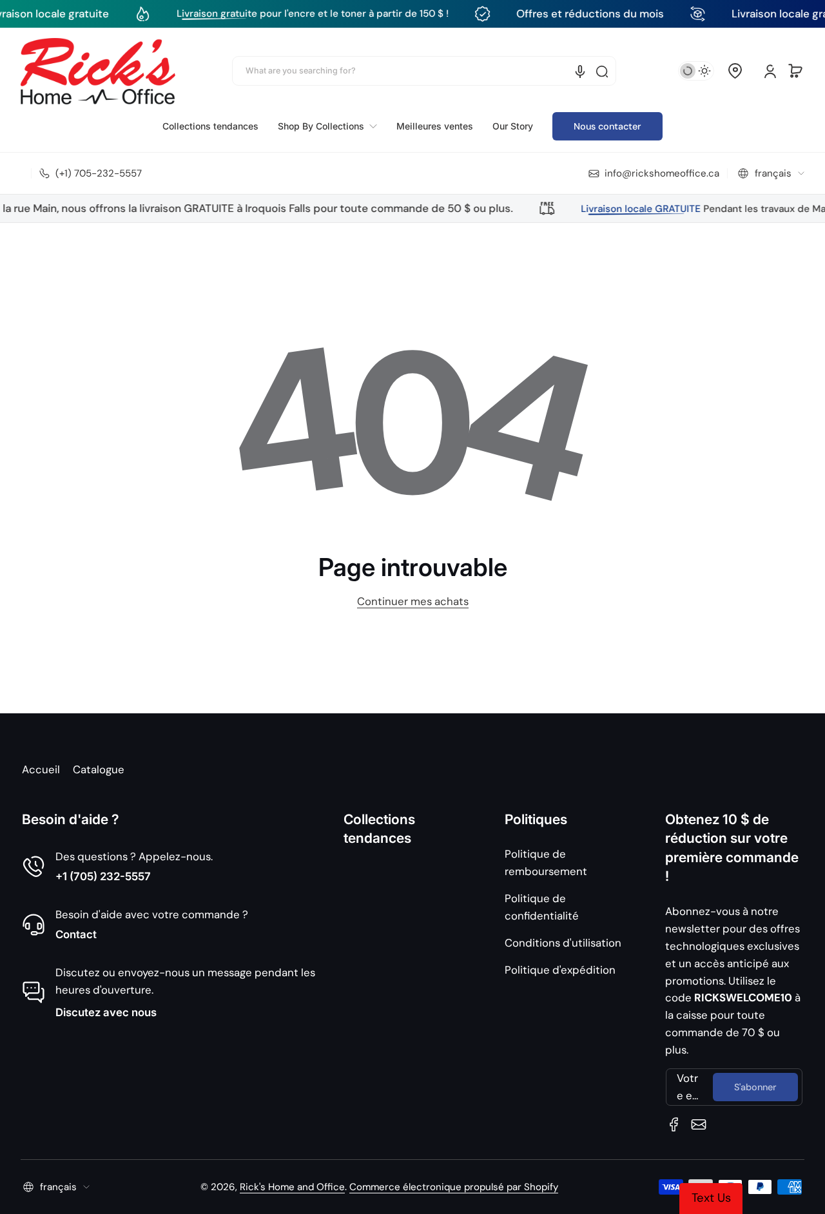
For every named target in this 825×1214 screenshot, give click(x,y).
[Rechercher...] (602, 71)
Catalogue (98, 769)
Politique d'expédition (560, 970)
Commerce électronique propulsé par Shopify (453, 1186)
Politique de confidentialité (542, 907)
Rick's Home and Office (292, 1186)
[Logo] (98, 71)
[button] (734, 71)
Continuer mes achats (413, 601)
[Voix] (580, 71)
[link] (327, 126)
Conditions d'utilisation (563, 943)
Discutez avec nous (106, 1012)
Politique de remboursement (546, 862)
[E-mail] (698, 1124)
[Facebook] (674, 1124)
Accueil (41, 769)
